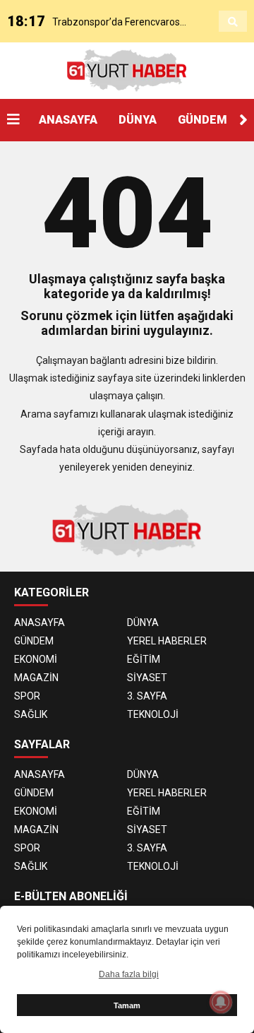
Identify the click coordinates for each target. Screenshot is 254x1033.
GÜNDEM (202, 119)
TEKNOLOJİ (153, 714)
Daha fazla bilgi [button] (129, 974)
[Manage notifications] (221, 1002)
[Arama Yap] (233, 22)
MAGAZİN (36, 677)
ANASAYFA (68, 119)
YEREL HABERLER (167, 641)
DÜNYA (138, 119)
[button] (243, 120)
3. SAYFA (147, 696)
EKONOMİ (35, 659)
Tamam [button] (127, 1005)
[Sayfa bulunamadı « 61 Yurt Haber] (126, 70)
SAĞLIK (30, 714)
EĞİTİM (143, 659)
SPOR (27, 696)
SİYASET (147, 677)
